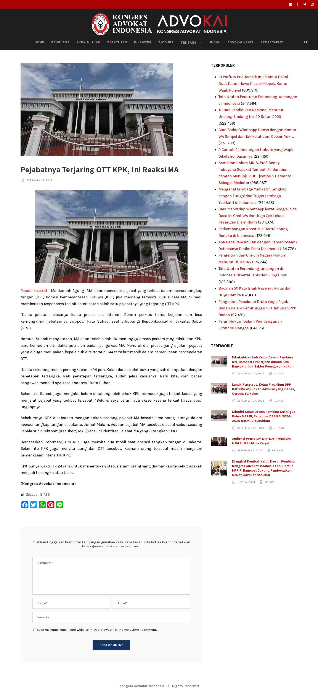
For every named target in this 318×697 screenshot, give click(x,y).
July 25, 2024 (246, 482)
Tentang (189, 42)
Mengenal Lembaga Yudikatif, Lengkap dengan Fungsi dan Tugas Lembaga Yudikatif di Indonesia (252, 196)
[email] (290, 4)
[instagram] (312, 4)
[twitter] (304, 4)
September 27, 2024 (250, 373)
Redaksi (279, 373)
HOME (39, 42)
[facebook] (298, 4)
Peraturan (117, 42)
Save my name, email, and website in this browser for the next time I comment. (97, 630)
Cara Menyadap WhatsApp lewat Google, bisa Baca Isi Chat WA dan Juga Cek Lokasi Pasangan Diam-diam (257, 216)
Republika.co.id (34, 290)
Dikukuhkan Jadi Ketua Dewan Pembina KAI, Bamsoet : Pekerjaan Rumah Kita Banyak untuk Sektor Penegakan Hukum (263, 361)
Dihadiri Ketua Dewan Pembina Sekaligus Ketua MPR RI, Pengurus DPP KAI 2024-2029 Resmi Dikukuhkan (263, 416)
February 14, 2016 (39, 180)
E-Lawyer (142, 42)
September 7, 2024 (250, 450)
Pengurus (60, 42)
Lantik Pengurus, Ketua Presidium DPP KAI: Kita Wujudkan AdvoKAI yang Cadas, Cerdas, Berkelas (263, 389)
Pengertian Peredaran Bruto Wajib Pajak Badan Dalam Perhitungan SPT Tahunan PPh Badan (257, 308)
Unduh (215, 42)
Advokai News (241, 42)
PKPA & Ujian (88, 42)
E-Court (166, 42)
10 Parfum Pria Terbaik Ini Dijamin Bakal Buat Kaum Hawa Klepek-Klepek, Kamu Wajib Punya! (253, 83)
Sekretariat (272, 42)
